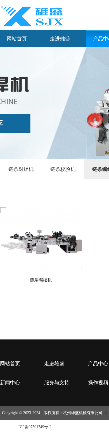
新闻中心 (10, 382)
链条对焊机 (21, 169)
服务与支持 (56, 382)
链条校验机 (62, 169)
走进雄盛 (60, 39)
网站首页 (17, 39)
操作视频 (98, 382)
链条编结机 (41, 279)
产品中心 (98, 363)
